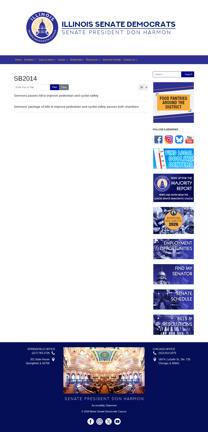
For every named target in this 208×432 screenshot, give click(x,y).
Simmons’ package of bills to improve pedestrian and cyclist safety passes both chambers (76, 106)
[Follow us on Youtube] (117, 420)
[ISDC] (103, 27)
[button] (30, 60)
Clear (64, 87)
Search (188, 74)
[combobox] (167, 74)
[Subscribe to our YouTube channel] (189, 139)
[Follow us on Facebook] (158, 139)
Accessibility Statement (104, 405)
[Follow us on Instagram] (169, 139)
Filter (54, 87)
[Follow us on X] (109, 420)
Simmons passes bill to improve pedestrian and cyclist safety (56, 95)
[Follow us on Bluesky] (179, 139)
